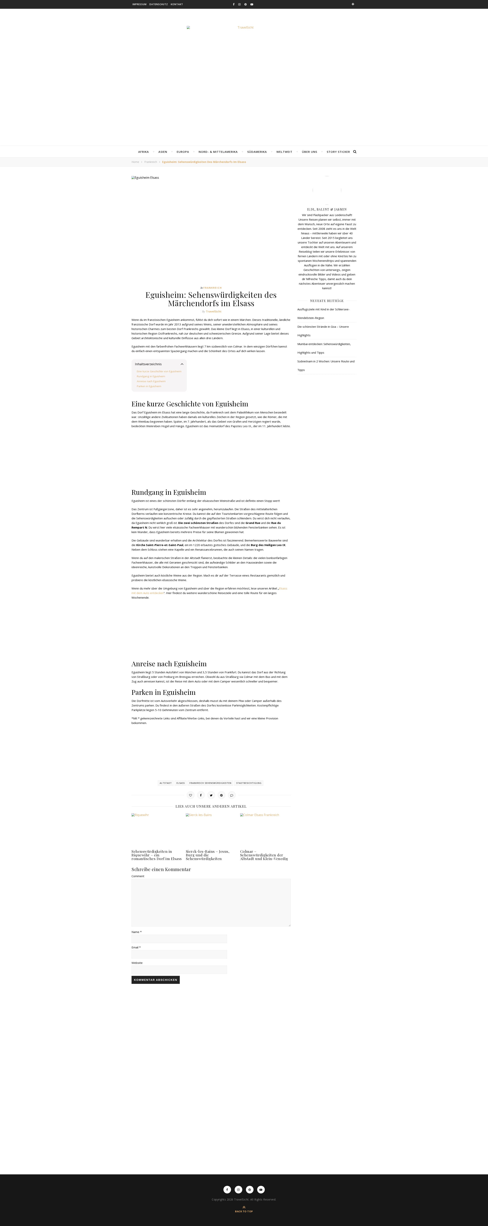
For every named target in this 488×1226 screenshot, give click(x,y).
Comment (138, 876)
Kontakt (177, 4)
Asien (162, 152)
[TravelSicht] (244, 45)
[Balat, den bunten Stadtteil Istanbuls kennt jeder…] (91, 1042)
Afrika (143, 152)
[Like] (190, 795)
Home (135, 162)
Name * (137, 932)
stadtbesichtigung (249, 783)
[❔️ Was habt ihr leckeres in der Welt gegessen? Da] (336, 1026)
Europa (183, 152)
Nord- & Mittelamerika (218, 152)
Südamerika (257, 152)
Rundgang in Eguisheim (151, 376)
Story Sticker (338, 152)
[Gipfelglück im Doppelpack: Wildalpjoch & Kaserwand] (397, 1068)
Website (137, 963)
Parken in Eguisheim (149, 386)
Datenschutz (158, 4)
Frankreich (150, 162)
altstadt (166, 783)
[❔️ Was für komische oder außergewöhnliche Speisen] (152, 1016)
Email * (136, 947)
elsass (181, 783)
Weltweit (284, 152)
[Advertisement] (244, 117)
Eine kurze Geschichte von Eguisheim (159, 371)
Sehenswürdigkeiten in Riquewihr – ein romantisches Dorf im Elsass (157, 855)
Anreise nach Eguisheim (151, 381)
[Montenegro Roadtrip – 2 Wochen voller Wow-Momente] (213, 1084)
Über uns (309, 152)
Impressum (139, 4)
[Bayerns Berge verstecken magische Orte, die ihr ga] (274, 1078)
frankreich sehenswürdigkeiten (210, 783)
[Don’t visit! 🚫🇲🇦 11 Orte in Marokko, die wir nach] (30, 1072)
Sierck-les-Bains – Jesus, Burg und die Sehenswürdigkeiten (208, 855)
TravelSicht (214, 311)
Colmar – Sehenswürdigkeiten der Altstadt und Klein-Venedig (264, 855)
